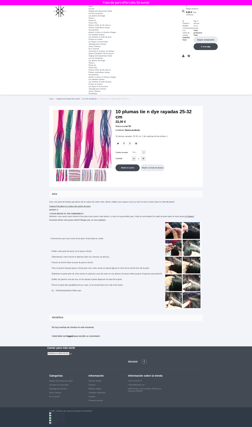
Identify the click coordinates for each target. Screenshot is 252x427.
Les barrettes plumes (97, 35)
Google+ (130, 143)
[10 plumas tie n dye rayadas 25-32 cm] (62, 175)
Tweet (118, 143)
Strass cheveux (95, 46)
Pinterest (136, 143)
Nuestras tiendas (95, 381)
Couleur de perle (122, 152)
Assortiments (94, 30)
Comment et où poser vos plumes (101, 51)
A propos (92, 397)
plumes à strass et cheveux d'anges (102, 32)
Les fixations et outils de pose (100, 37)
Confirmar (189, 15)
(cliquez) (53, 206)
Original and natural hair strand (100, 11)
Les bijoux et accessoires (98, 42)
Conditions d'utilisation (97, 393)
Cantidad (119, 158)
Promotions (93, 94)
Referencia (120, 126)
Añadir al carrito (127, 168)
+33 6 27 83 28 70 (135, 381)
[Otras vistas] (54, 175)
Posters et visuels (95, 39)
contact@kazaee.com (136, 385)
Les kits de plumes (96, 13)
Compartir (124, 143)
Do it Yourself (94, 49)
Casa (51, 99)
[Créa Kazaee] (67, 11)
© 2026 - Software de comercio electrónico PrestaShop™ (71, 411)
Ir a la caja (205, 46)
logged (70, 336)
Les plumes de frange (97, 16)
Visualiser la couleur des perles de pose (74, 206)
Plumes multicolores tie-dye (99, 28)
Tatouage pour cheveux (97, 44)
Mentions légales (95, 389)
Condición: (120, 130)
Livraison (92, 385)
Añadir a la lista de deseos (152, 168)
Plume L (92, 18)
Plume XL (92, 20)
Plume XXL (93, 23)
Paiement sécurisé (96, 400)
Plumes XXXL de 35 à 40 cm (100, 25)
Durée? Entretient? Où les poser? (101, 53)
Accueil (91, 9)
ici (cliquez (189, 216)
